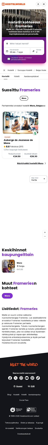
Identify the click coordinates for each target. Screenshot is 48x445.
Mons (7, 296)
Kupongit (39, 423)
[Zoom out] (45, 236)
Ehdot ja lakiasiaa (27, 423)
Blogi (9, 395)
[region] (24, 206)
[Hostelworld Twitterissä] (15, 378)
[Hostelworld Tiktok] (38, 378)
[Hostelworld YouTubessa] (27, 378)
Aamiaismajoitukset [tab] (31, 76)
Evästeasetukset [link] (24, 434)
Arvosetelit (9, 428)
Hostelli (7, 137)
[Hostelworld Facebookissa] (10, 378)
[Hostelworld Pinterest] (32, 378)
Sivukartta (39, 428)
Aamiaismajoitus (34, 395)
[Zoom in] (45, 232)
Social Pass (23, 400)
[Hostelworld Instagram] (21, 378)
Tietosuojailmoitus (12, 423)
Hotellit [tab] (16, 76)
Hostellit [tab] (5, 76)
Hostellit (16, 395)
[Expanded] (4, 70)
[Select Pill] (38, 4)
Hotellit (24, 395)
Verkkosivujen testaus (24, 428)
